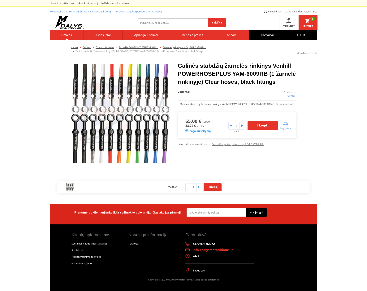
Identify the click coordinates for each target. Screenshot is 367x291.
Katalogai (133, 243)
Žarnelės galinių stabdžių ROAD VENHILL (184, 47)
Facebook (198, 270)
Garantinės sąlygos (82, 263)
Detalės (87, 47)
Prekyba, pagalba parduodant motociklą (139, 11)
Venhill (291, 96)
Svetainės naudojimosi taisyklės (89, 243)
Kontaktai (55, 11)
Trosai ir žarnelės (105, 47)
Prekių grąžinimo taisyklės (86, 256)
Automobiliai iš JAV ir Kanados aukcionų (88, 11)
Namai (74, 47)
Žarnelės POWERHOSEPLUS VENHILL (138, 47)
